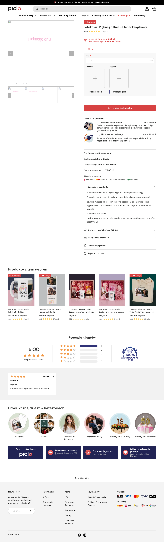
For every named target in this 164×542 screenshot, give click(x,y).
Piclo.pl (16, 535)
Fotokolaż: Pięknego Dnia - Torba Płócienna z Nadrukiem (142, 310)
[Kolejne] (71, 53)
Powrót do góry (82, 478)
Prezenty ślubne (67, 15)
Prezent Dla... (46, 15)
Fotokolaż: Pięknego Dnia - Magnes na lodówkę (50, 310)
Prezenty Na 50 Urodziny (145, 437)
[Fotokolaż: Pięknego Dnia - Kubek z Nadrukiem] (21, 290)
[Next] (73, 95)
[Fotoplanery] (18, 423)
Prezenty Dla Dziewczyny (69, 438)
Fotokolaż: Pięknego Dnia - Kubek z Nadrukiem (19, 310)
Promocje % (124, 15)
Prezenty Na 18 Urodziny (120, 437)
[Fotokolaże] (44, 423)
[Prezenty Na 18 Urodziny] (119, 423)
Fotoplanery (19, 437)
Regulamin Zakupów (97, 497)
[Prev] (9, 95)
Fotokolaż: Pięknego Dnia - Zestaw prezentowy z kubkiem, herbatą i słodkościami (82, 310)
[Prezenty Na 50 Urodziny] (145, 423)
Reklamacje (70, 510)
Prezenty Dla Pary (94, 437)
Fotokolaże (44, 437)
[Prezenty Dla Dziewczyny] (69, 423)
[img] (17, 376)
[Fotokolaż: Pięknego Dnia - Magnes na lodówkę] (52, 290)
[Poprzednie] (10, 53)
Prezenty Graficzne (102, 15)
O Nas (46, 497)
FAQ (66, 497)
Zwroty (68, 515)
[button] (154, 9)
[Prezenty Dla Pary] (94, 423)
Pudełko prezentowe (111, 122)
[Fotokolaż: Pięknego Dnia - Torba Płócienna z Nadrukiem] (143, 290)
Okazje (82, 15)
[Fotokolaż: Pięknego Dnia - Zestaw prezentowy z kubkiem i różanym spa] (112, 290)
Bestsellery (139, 15)
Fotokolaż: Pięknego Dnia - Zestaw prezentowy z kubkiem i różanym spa (112, 310)
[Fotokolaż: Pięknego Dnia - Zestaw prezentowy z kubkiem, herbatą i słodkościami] (82, 290)
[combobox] (82, 9)
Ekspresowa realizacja (112, 134)
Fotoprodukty (26, 15)
